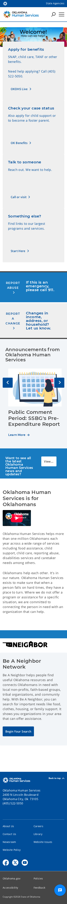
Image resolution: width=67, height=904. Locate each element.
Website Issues (43, 842)
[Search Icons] (53, 14)
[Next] (59, 383)
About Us (8, 826)
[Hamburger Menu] (61, 14)
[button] (21, 89)
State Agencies (55, 3)
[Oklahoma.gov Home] (5, 3)
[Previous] (8, 383)
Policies (38, 878)
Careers (38, 826)
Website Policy (12, 850)
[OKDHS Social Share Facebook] (6, 862)
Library (38, 834)
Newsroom (9, 842)
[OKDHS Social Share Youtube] (25, 862)
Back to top (55, 778)
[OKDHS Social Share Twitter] (15, 862)
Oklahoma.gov (11, 878)
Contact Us (9, 834)
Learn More (16, 435)
